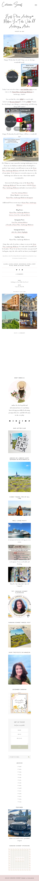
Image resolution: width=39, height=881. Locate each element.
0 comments (19, 274)
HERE (21, 99)
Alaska (5, 264)
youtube (27, 265)
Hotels (29, 264)
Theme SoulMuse (27, 878)
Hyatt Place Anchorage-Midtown (22, 92)
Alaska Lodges (13, 264)
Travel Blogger (19, 265)
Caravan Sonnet (12, 5)
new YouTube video (26, 89)
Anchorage (22, 264)
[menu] (36, 5)
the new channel (15, 102)
